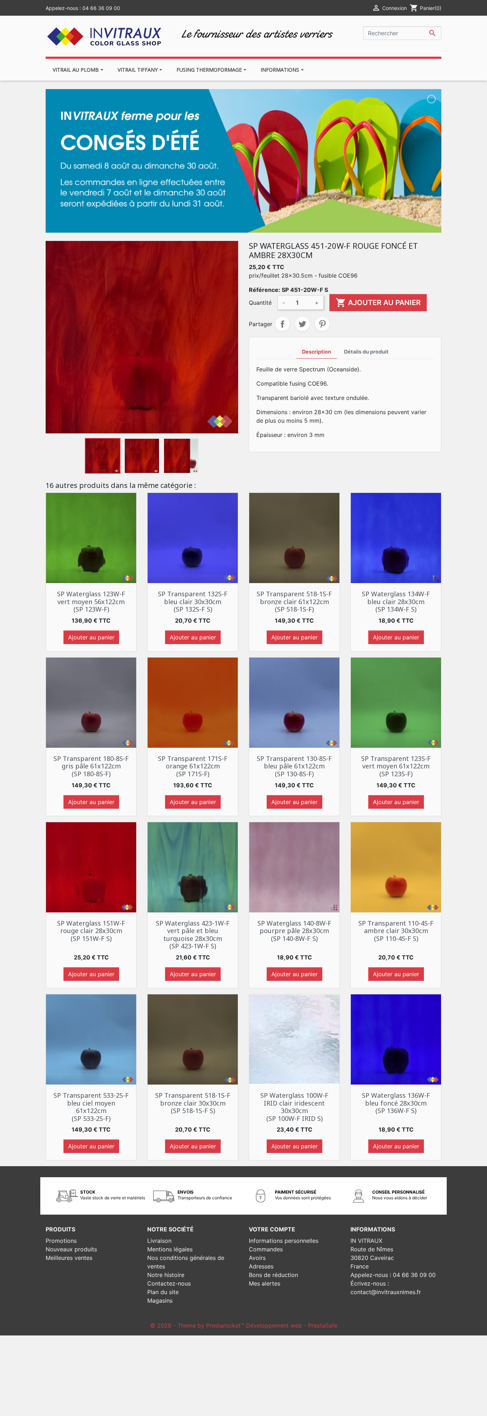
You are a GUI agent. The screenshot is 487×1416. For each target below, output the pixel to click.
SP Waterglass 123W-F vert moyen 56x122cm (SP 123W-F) (91, 601)
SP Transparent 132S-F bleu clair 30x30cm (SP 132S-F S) (192, 601)
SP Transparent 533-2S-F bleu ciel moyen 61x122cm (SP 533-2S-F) (91, 1107)
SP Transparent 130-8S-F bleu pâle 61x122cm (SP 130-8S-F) (294, 766)
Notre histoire (165, 1274)
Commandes (266, 1249)
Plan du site (163, 1292)
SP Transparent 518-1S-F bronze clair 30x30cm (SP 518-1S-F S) (192, 1103)
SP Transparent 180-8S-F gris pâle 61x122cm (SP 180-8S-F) (91, 766)
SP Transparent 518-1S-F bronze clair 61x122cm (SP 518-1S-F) (294, 601)
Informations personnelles (283, 1240)
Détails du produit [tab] (366, 352)
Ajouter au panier (378, 302)
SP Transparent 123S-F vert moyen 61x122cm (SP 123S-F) (396, 766)
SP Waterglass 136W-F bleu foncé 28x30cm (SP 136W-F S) (396, 1103)
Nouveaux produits (71, 1249)
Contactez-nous (169, 1283)
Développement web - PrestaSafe (291, 1325)
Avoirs (257, 1257)
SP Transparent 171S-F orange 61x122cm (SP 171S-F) (192, 766)
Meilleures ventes (69, 1257)
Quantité (260, 302)
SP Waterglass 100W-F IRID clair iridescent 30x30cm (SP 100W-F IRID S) (294, 1107)
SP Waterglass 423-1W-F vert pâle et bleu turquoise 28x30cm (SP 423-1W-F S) (193, 935)
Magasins (160, 1300)
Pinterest (322, 324)
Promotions (61, 1240)
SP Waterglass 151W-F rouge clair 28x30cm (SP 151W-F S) (91, 931)
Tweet (302, 324)
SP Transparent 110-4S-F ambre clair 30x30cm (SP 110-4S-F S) (396, 931)
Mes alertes (264, 1283)
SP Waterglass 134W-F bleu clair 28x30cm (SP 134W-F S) (396, 601)
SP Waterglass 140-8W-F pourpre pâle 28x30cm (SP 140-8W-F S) (294, 931)
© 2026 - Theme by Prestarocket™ (198, 1325)
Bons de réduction (273, 1274)
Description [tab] (316, 352)
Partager (282, 324)
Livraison (159, 1240)
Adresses (261, 1266)
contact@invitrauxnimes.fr (385, 1292)
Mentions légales (170, 1249)
